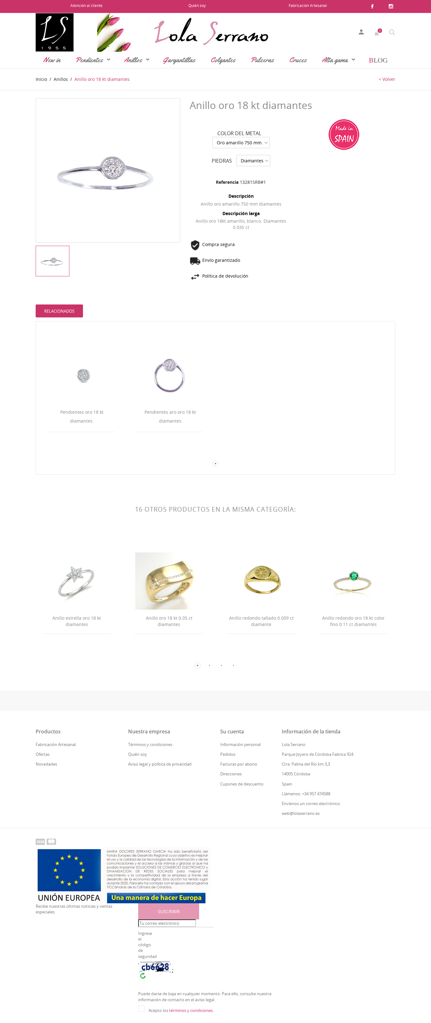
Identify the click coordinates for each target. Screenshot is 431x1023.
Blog (378, 60)
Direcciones (231, 774)
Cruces (298, 60)
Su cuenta (232, 731)
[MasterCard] (51, 841)
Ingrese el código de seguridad (147, 944)
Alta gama (335, 60)
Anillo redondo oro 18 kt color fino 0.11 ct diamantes (353, 621)
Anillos (134, 60)
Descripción (241, 196)
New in (51, 60)
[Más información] (87, 452)
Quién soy (197, 5)
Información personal (240, 744)
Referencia (227, 182)
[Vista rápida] (76, 451)
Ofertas (43, 754)
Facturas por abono (238, 764)
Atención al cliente (86, 5)
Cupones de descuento (241, 784)
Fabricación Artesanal (308, 5)
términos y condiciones (191, 1010)
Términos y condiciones (150, 744)
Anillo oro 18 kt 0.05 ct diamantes (169, 621)
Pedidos (227, 754)
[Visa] (40, 841)
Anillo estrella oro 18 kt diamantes (76, 621)
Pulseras (262, 60)
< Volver (387, 79)
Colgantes (222, 60)
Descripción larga (241, 213)
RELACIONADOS (59, 311)
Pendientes (89, 60)
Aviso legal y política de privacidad (160, 764)
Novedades (46, 764)
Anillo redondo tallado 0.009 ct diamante (261, 621)
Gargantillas (179, 60)
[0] (377, 32)
